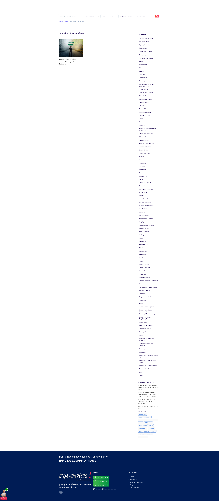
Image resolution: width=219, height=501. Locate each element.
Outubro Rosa (143, 251)
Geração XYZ (143, 176)
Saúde (141, 303)
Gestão (141, 179)
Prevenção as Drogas (145, 271)
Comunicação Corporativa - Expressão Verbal (147, 85)
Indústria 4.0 (142, 196)
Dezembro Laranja (144, 115)
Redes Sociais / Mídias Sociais (148, 287)
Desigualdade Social (145, 112)
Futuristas (142, 173)
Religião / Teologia (144, 290)
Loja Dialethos (134, 487)
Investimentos (143, 209)
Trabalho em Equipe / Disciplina (148, 365)
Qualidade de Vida (144, 277)
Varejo (141, 372)
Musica (141, 238)
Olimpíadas (142, 248)
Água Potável (143, 48)
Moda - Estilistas (144, 231)
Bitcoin (141, 68)
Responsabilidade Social (146, 297)
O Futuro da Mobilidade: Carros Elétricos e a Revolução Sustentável (147, 401)
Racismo (153, 431)
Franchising (142, 169)
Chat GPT (142, 74)
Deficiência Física (144, 102)
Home (61, 21)
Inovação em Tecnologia (146, 205)
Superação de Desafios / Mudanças (146, 339)
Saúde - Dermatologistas (146, 307)
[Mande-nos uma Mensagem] (4, 494)
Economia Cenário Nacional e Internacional (147, 129)
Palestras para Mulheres (146, 258)
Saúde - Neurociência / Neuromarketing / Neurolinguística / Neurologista (148, 312)
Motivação (142, 235)
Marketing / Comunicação (146, 225)
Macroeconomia (144, 215)
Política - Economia (144, 267)
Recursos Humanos (145, 284)
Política (141, 261)
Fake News (142, 163)
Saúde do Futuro (143, 437)
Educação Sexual (144, 140)
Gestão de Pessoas (145, 186)
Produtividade (143, 274)
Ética (140, 160)
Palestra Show (143, 254)
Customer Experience (145, 99)
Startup (141, 335)
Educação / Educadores (146, 134)
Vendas (141, 375)
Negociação (142, 241)
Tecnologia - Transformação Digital (147, 361)
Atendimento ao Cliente (146, 58)
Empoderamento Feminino (146, 143)
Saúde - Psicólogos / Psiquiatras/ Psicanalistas (146, 318)
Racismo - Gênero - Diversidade (148, 280)
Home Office (143, 192)
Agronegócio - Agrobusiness (147, 45)
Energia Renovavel (144, 153)
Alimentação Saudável (145, 51)
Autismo (141, 61)
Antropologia (143, 55)
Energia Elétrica (143, 150)
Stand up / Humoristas (145, 332)
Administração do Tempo (146, 38)
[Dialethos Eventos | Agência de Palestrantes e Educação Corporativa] (75, 476)
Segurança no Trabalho (146, 325)
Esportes (141, 156)
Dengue (141, 105)
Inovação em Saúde (145, 202)
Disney (141, 119)
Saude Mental (143, 322)
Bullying (141, 71)
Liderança (142, 212)
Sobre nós (133, 479)
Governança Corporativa (146, 189)
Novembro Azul (143, 244)
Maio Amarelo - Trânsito (146, 218)
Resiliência (142, 293)
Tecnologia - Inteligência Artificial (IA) (148, 356)
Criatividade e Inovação (146, 92)
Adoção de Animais (144, 42)
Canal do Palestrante (136, 482)
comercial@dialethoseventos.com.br (106, 489)
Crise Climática (143, 96)
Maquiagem (142, 222)
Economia (142, 125)
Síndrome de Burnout (145, 329)
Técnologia (142, 352)
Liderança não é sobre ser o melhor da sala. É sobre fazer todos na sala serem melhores (147, 394)
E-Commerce (143, 122)
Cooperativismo (143, 89)
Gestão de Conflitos (145, 182)
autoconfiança (143, 64)
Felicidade (142, 166)
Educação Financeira (145, 137)
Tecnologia (142, 349)
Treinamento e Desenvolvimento (148, 369)
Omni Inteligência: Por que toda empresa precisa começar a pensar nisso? (149, 387)
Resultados (142, 300)
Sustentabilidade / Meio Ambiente (146, 344)
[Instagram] (61, 492)
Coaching (142, 81)
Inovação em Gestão (145, 199)
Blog (66, 21)
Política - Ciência (144, 264)
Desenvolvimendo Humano (147, 109)
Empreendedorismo (145, 147)
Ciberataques (143, 77)
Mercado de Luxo (144, 228)
